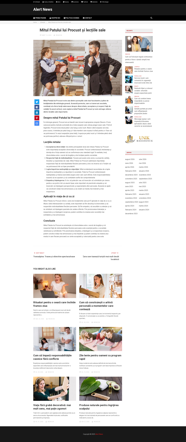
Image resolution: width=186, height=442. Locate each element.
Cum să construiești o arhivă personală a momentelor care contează (96, 306)
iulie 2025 (142, 183)
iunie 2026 (129, 163)
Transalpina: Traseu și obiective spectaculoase (54, 256)
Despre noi (55, 18)
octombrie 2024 (145, 198)
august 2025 (130, 183)
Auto (58, 2)
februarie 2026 (130, 171)
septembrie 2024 (131, 202)
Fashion (85, 2)
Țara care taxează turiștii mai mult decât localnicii (101, 257)
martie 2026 (143, 167)
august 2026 (130, 159)
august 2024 (143, 202)
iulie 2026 (142, 159)
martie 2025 (143, 190)
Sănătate (95, 2)
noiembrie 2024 (131, 198)
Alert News (42, 9)
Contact (88, 18)
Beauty (66, 2)
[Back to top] (180, 436)
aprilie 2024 (129, 206)
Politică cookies (72, 18)
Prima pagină (40, 18)
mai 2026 (142, 163)
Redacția (59, 35)
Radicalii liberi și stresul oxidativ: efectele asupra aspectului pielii (143, 90)
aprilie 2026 (129, 167)
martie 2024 (143, 206)
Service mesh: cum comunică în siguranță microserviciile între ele (143, 80)
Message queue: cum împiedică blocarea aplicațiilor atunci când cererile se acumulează (143, 122)
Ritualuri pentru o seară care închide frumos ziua (143, 70)
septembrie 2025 (145, 179)
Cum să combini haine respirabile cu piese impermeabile (142, 101)
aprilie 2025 (129, 190)
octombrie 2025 (131, 179)
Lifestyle (37, 2)
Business (76, 2)
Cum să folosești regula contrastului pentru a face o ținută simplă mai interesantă (138, 59)
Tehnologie (105, 2)
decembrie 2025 (131, 175)
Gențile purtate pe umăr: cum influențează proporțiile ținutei (143, 111)
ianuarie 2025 (144, 194)
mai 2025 (142, 186)
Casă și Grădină (48, 2)
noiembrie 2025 (145, 175)
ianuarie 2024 (144, 210)
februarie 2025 (130, 194)
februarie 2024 (130, 210)
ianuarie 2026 (144, 171)
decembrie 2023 (131, 214)
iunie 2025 (129, 186)
